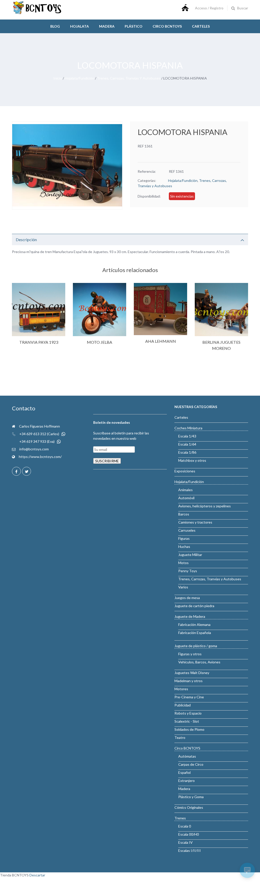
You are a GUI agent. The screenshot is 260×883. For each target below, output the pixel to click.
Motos (183, 563)
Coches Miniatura (188, 428)
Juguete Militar (190, 554)
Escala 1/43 (187, 436)
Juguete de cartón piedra (194, 606)
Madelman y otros (188, 681)
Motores (181, 689)
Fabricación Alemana (194, 624)
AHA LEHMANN (160, 341)
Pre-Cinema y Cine (189, 697)
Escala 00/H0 (188, 834)
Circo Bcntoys (167, 26)
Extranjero (186, 780)
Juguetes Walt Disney (191, 672)
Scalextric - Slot (186, 721)
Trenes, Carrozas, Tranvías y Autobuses (128, 78)
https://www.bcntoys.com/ (40, 456)
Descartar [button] (37, 875)
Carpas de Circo (190, 764)
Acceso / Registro (209, 8)
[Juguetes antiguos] (37, 13)
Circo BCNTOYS (187, 748)
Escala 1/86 (187, 452)
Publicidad (182, 705)
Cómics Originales (188, 807)
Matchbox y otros (192, 460)
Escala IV (185, 842)
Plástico (133, 26)
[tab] (130, 239)
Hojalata (79, 26)
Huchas (184, 546)
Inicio (57, 78)
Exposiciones (184, 471)
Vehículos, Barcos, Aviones (199, 662)
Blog (55, 26)
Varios (183, 587)
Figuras (184, 538)
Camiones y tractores (195, 522)
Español (184, 772)
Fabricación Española (194, 632)
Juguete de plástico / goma (195, 646)
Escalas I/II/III (189, 850)
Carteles (201, 26)
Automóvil (186, 498)
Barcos (183, 514)
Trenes (180, 818)
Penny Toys (187, 571)
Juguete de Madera (189, 616)
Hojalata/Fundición (79, 78)
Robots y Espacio (188, 713)
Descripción (26, 239)
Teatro (179, 737)
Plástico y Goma (191, 797)
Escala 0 (184, 826)
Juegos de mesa (187, 598)
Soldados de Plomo (189, 729)
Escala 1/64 (187, 444)
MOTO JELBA (99, 342)
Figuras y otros (190, 654)
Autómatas (187, 756)
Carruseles (187, 530)
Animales (185, 490)
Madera (107, 26)
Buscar (242, 8)
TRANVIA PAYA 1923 (38, 342)
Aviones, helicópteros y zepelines (204, 506)
